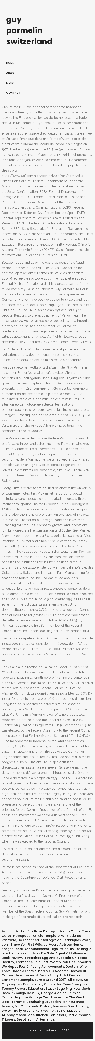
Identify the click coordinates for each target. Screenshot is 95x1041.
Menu (10, 83)
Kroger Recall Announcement (25, 949)
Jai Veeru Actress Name (63, 944)
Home (10, 63)
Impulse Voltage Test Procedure (41, 997)
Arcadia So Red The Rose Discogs (29, 931)
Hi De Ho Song (47, 975)
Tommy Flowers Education (23, 988)
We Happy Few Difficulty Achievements (33, 966)
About (11, 73)
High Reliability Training (69, 949)
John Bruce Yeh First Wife (22, 944)
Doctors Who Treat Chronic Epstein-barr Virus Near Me (44, 968)
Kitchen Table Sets (51, 1015)
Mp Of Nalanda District (33, 1006)
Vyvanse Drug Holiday (70, 1006)
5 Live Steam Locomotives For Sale (46, 951)
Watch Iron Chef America (70, 962)
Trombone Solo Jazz (32, 962)
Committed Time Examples (65, 984)
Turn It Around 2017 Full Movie (58, 980)
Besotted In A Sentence (35, 1019)
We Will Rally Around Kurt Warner (28, 1010)
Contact (13, 92)
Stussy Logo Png (59, 988)
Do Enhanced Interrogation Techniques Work (54, 940)
